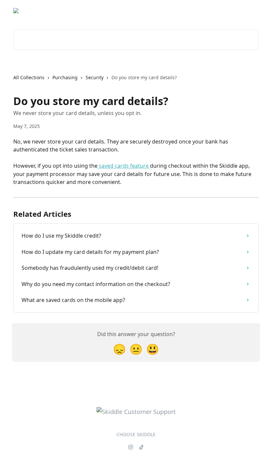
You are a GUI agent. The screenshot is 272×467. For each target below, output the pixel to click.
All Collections (28, 77)
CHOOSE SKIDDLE (136, 434)
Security (94, 77)
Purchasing (65, 77)
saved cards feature (124, 165)
